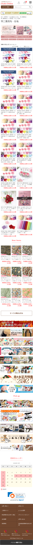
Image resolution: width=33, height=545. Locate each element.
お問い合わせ (21, 519)
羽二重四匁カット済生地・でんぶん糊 (10, 18)
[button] (16, 496)
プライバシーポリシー (23, 514)
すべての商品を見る (16, 313)
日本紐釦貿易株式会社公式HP (25, 524)
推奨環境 (4, 523)
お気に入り (21, 506)
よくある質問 (21, 510)
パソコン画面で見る (16, 542)
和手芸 (6, 17)
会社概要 (4, 519)
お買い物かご (5, 506)
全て (2, 17)
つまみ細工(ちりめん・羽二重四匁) (17, 17)
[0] (25, 3)
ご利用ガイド (5, 510)
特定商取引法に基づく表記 (8, 514)
